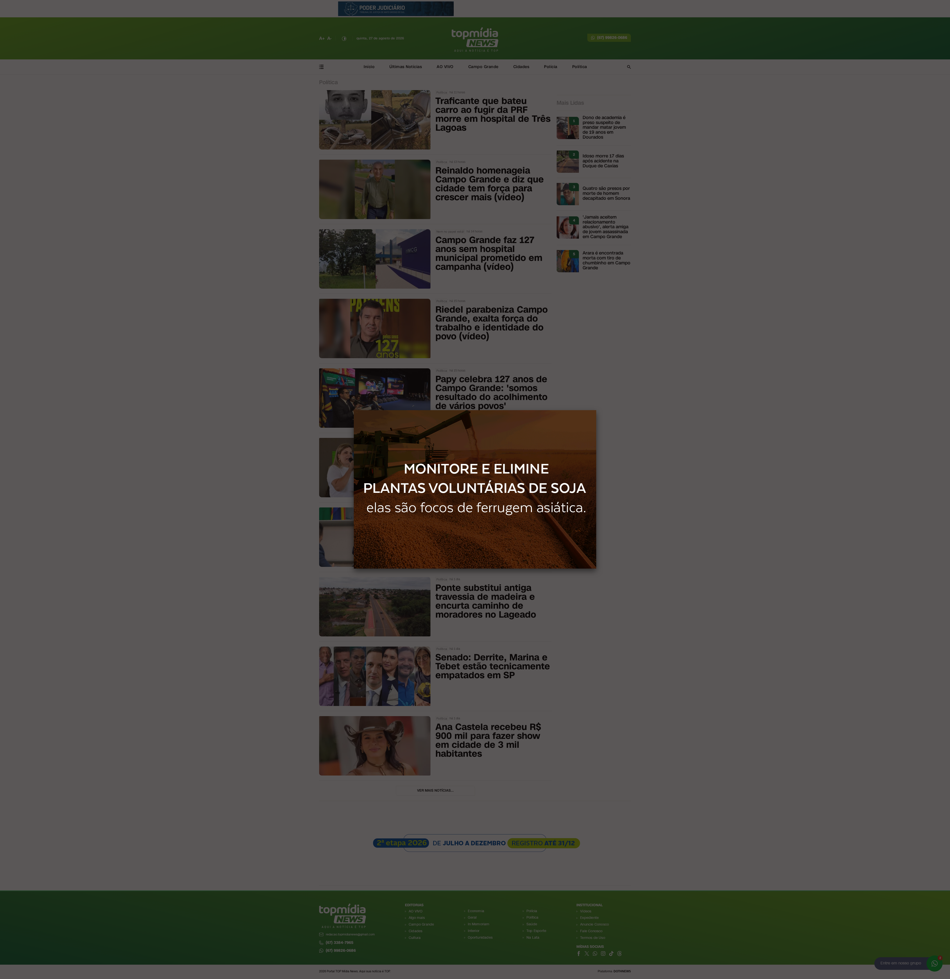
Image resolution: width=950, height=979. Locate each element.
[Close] (596, 410)
